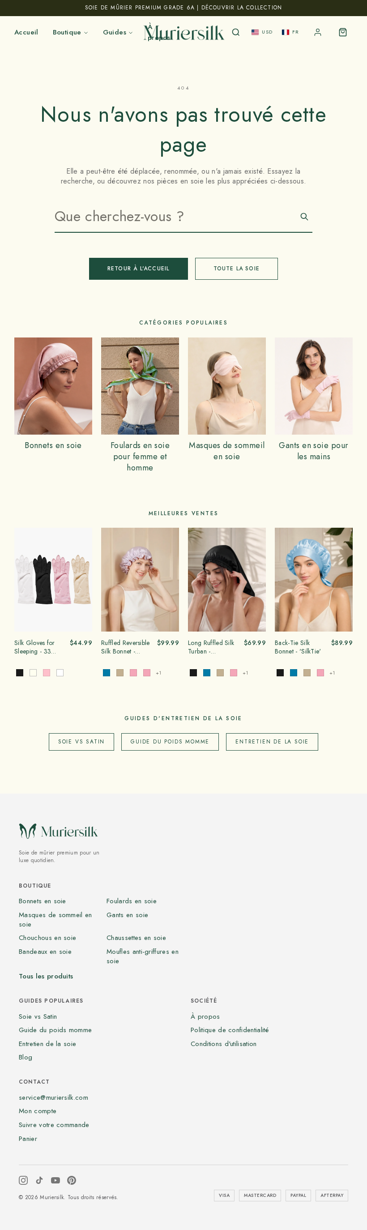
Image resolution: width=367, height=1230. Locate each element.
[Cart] (343, 32)
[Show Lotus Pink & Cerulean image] (146, 672)
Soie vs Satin (81, 742)
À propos (205, 1016)
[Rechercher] (236, 32)
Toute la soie (236, 269)
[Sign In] (318, 32)
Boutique (67, 32)
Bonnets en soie (42, 901)
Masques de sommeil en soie (55, 919)
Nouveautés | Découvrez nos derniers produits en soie (183, 8)
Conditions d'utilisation (224, 1044)
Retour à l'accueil (138, 269)
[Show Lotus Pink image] (233, 672)
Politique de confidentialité (230, 1030)
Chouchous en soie (47, 938)
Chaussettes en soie (136, 938)
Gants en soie (127, 915)
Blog (25, 1057)
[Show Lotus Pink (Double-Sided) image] (133, 672)
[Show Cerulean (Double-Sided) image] (106, 672)
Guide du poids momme (170, 742)
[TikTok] (39, 1180)
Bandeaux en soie (45, 952)
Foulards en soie (132, 901)
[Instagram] (23, 1180)
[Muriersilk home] (183, 32)
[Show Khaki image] (220, 672)
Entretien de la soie (272, 742)
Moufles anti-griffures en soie (143, 956)
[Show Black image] (19, 672)
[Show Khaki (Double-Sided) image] (120, 672)
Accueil (26, 32)
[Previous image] (24, 579)
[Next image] (82, 579)
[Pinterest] (71, 1180)
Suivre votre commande (54, 1125)
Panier (28, 1139)
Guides (114, 32)
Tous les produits (46, 976)
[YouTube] (55, 1180)
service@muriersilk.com (53, 1097)
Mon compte (37, 1111)
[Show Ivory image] (33, 672)
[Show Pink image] (46, 672)
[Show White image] (60, 672)
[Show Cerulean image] (206, 672)
